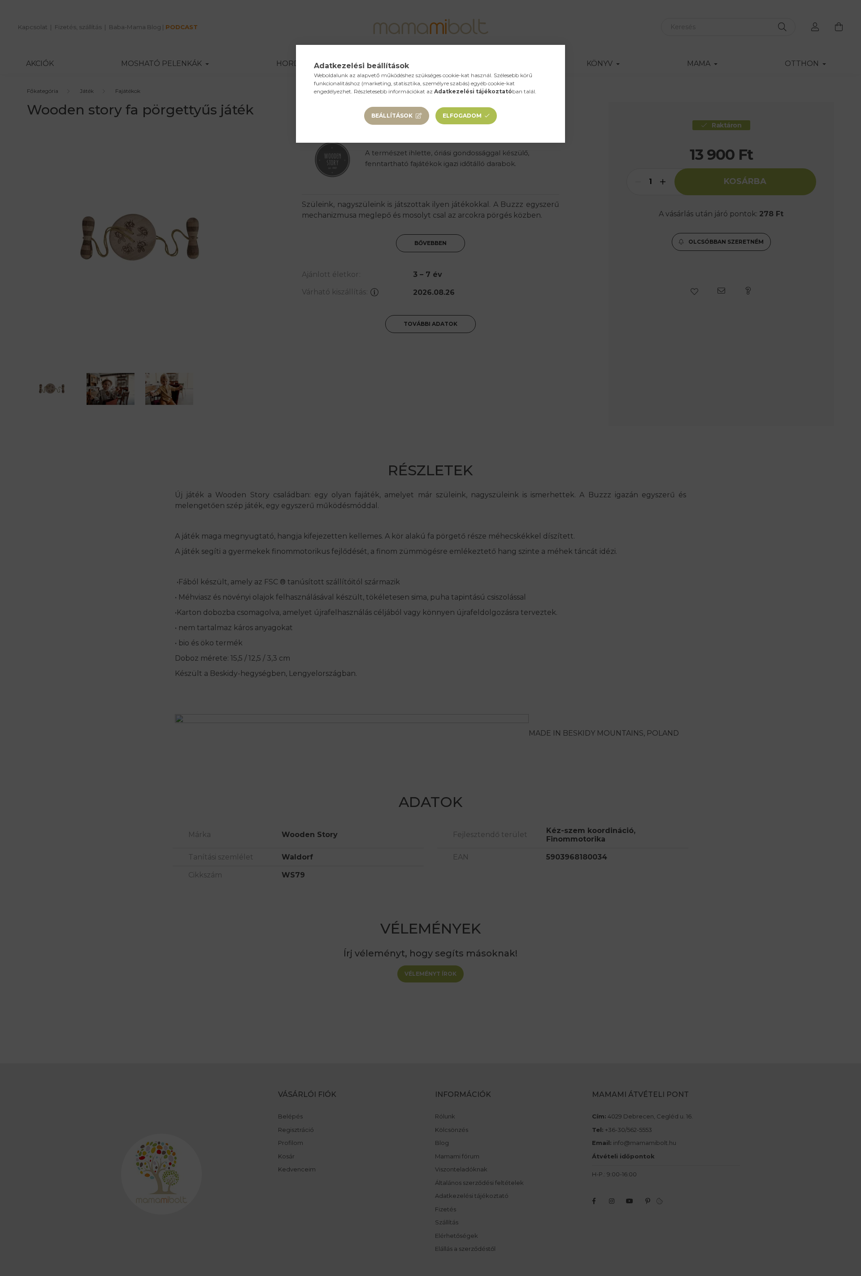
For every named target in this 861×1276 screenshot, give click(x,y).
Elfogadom (462, 115)
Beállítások (392, 115)
